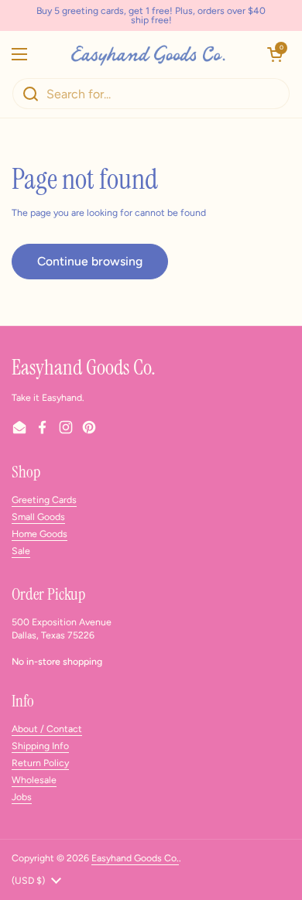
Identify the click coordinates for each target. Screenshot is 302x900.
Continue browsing (89, 261)
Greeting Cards (44, 499)
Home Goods (39, 533)
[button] (274, 54)
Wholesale (34, 779)
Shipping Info (40, 745)
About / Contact (47, 728)
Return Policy (40, 762)
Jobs (22, 796)
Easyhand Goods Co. (135, 858)
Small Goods (38, 516)
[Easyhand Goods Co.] (147, 54)
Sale (21, 550)
